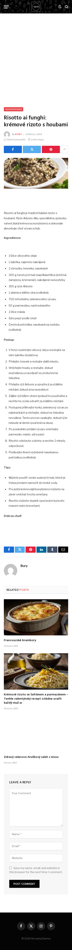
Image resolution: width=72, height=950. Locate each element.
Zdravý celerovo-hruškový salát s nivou (31, 757)
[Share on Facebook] (13, 149)
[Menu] (6, 6)
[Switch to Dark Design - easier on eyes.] (59, 6)
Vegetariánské (13, 109)
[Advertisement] (36, 56)
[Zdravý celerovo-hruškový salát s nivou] (36, 734)
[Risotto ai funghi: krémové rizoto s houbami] (36, 173)
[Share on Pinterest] (51, 149)
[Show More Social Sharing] (64, 149)
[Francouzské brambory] (36, 617)
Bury (18, 134)
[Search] (66, 6)
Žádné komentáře (16, 139)
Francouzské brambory (20, 640)
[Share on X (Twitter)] (32, 149)
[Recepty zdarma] (36, 6)
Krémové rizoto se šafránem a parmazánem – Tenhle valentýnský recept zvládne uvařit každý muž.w (36, 699)
